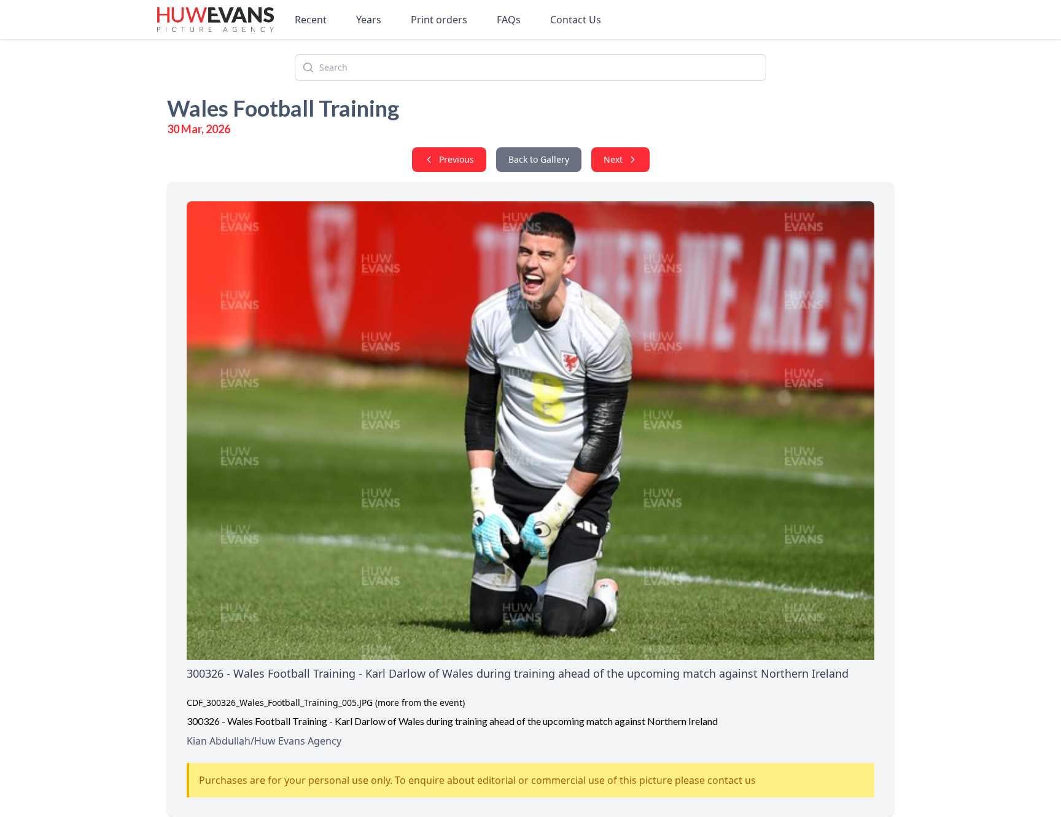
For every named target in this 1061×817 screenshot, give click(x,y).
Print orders (439, 19)
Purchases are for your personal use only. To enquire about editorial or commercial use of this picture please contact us (477, 780)
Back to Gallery (538, 159)
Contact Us (575, 19)
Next (613, 159)
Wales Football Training (283, 108)
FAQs (509, 19)
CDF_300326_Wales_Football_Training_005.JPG (280, 702)
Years (368, 19)
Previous (456, 159)
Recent (311, 19)
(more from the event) (420, 702)
